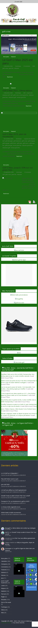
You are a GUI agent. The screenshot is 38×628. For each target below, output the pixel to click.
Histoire (3, 575)
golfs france (13, 143)
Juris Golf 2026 (5, 484)
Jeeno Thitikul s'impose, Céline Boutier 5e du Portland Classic (18, 409)
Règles (3, 597)
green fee (11, 68)
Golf (11, 95)
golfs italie (19, 143)
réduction (16, 68)
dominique (19, 172)
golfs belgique (31, 141)
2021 (24, 93)
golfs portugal (8, 145)
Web (2, 612)
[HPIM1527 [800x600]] (19, 588)
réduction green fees (27, 145)
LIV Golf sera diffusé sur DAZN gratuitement (13, 490)
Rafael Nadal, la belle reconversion (11, 512)
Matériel (3, 591)
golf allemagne (9, 141)
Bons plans (6, 56)
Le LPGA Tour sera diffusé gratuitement (23, 538)
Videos (3, 610)
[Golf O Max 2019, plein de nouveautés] (19, 120)
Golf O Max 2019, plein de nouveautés (14, 135)
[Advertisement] (19, 275)
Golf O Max (25, 184)
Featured (13, 56)
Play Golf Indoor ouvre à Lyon (9, 479)
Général (3, 572)
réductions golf (12, 97)
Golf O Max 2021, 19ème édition (17, 90)
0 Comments (26, 66)
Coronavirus (4, 567)
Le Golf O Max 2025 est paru (17, 61)
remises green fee (21, 97)
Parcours (3, 594)
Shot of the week (6, 602)
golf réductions (17, 141)
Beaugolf (7, 528)
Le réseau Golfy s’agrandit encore (10, 507)
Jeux (2, 578)
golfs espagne (6, 143)
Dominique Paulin (6, 623)
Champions (4, 564)
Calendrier (4, 561)
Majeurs (3, 588)
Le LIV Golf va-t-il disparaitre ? (9, 473)
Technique (4, 607)
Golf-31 (7, 532)
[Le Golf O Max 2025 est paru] (19, 44)
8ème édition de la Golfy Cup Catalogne (24, 528)
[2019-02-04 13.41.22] (19, 565)
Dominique (18, 66)
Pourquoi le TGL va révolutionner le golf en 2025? (15, 501)
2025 (33, 66)
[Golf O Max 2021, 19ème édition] (19, 84)
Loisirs (3, 585)
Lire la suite (12, 190)
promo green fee (23, 95)
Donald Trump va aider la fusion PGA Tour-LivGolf (15, 496)
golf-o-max (5, 68)
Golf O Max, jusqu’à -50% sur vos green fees (17, 168)
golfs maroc (26, 143)
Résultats (3, 599)
